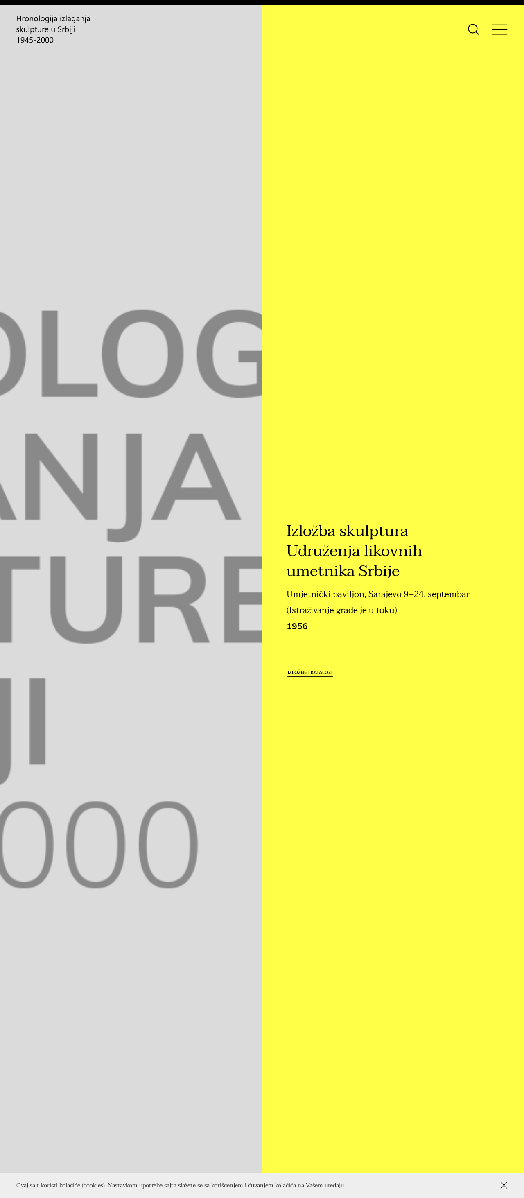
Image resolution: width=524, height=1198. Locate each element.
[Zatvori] (504, 1185)
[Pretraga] (473, 29)
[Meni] (500, 29)
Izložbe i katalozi (310, 672)
